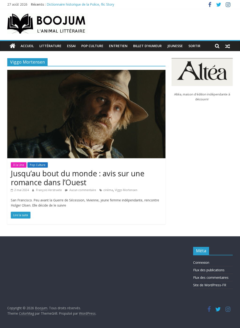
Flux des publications (209, 270)
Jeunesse (175, 46)
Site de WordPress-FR (209, 285)
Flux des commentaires (211, 277)
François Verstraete (49, 190)
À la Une (18, 165)
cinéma (108, 190)
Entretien (118, 46)
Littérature (50, 46)
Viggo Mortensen (126, 190)
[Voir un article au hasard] (227, 46)
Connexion (201, 262)
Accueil (27, 46)
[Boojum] (12, 46)
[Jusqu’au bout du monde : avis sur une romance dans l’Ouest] (86, 72)
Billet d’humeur (147, 46)
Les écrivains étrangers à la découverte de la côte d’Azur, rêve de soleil (100, 2)
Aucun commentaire (82, 190)
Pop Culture (92, 46)
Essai (71, 46)
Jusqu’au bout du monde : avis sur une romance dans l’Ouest (77, 177)
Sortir (194, 46)
